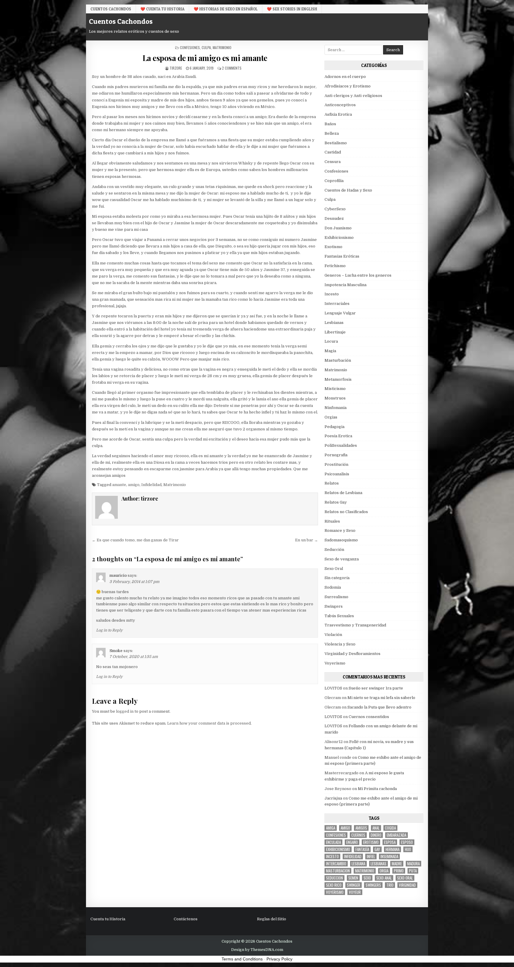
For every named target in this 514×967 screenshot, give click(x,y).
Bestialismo (336, 143)
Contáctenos (186, 919)
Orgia (384, 871)
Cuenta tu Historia (107, 919)
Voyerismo (335, 663)
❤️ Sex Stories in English (292, 9)
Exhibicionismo (339, 237)
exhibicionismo (338, 849)
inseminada (389, 856)
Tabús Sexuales (339, 616)
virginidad (407, 885)
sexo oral (405, 878)
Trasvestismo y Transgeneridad (355, 625)
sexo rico (333, 885)
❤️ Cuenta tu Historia (162, 9)
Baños (330, 124)
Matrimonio (222, 47)
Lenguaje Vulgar (340, 313)
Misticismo (335, 388)
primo (399, 871)
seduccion (334, 878)
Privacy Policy (279, 959)
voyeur (355, 892)
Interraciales (337, 303)
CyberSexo (335, 209)
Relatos (332, 483)
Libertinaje (335, 332)
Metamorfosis (338, 379)
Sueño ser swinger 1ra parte (376, 688)
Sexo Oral (334, 568)
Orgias (331, 417)
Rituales (332, 521)
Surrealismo (336, 597)
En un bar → (306, 540)
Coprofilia (334, 180)
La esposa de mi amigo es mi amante (204, 58)
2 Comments (232, 67)
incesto (332, 856)
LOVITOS (333, 688)
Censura (333, 161)
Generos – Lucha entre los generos (358, 275)
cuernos (358, 835)
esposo (407, 842)
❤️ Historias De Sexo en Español (226, 9)
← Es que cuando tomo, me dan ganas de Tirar (135, 540)
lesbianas (378, 863)
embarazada (396, 835)
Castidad (333, 152)
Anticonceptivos (340, 105)
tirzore (176, 67)
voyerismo (335, 892)
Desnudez (334, 218)
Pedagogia (334, 426)
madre (397, 863)
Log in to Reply (109, 630)
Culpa (206, 47)
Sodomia (333, 587)
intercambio (336, 863)
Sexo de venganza (342, 559)
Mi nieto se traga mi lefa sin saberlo (381, 697)
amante (119, 484)
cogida (390, 828)
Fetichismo (335, 266)
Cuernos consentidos (369, 716)
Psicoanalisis (337, 474)
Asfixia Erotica (338, 114)
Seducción (334, 549)
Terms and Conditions (242, 959)
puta (413, 871)
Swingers (334, 606)
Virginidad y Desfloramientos (352, 653)
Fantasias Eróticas (342, 256)
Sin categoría (337, 578)
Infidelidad (151, 484)
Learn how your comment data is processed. (209, 723)
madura (413, 863)
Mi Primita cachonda (377, 788)
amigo (134, 484)
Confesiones (190, 47)
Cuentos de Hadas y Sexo (348, 190)
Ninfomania (336, 407)
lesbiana (358, 863)
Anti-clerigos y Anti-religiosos (353, 95)
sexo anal (384, 878)
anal (376, 828)
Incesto (332, 294)
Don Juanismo (338, 228)
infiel (371, 856)
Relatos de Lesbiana (343, 492)
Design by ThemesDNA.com (257, 950)
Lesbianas (334, 322)
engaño (352, 842)
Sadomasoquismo (341, 540)
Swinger (353, 885)
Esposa (390, 842)
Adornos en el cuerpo (345, 76)
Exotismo (333, 247)
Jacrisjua (333, 798)
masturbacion (338, 871)
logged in (125, 711)
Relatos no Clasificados (346, 512)
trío (390, 885)
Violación (333, 634)
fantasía (362, 849)
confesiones (336, 835)
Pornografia (336, 455)
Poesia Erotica (338, 436)
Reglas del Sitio (271, 919)
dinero (376, 835)
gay (377, 849)
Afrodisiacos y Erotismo (348, 86)
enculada (333, 842)
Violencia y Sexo (340, 644)
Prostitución (336, 464)
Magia (330, 351)
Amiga (330, 828)
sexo (367, 878)
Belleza (332, 133)
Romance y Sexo (340, 530)
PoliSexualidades (341, 445)
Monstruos (335, 398)
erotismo (371, 842)
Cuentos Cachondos (110, 9)
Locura (331, 341)
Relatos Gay (336, 502)
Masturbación (338, 360)
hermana (392, 849)
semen (353, 878)
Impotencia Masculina (345, 285)
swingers (373, 885)
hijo (408, 849)
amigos (361, 828)
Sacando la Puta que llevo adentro (379, 707)
